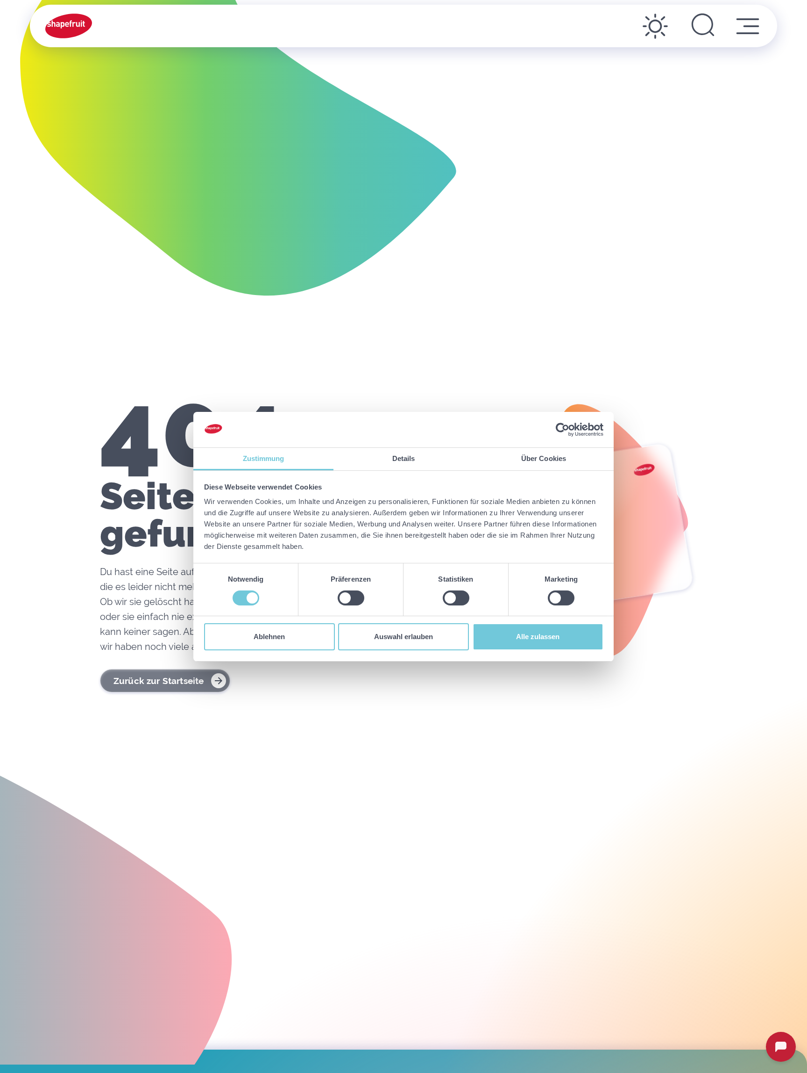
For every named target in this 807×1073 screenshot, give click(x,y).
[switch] (351, 598)
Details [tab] (403, 458)
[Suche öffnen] (703, 26)
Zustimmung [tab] (263, 458)
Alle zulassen (537, 637)
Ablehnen (269, 637)
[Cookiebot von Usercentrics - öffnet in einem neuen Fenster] (562, 430)
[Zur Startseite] (68, 26)
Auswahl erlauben (403, 637)
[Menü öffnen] (748, 26)
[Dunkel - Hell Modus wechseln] (655, 26)
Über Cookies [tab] (543, 458)
